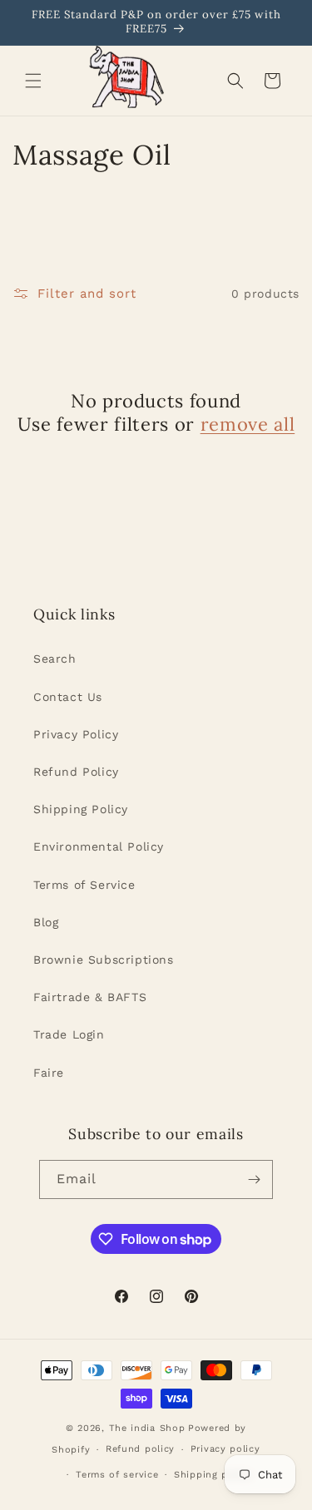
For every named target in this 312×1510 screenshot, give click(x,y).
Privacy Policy (75, 734)
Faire (48, 1072)
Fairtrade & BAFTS (89, 997)
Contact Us (67, 696)
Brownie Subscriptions (103, 959)
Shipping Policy (80, 809)
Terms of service (117, 1474)
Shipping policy (213, 1474)
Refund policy (140, 1448)
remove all (248, 424)
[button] (33, 80)
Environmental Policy (98, 846)
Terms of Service (84, 884)
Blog (45, 922)
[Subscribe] (253, 1179)
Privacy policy (225, 1448)
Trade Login (69, 1034)
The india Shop (147, 1428)
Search (55, 658)
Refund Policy (76, 771)
